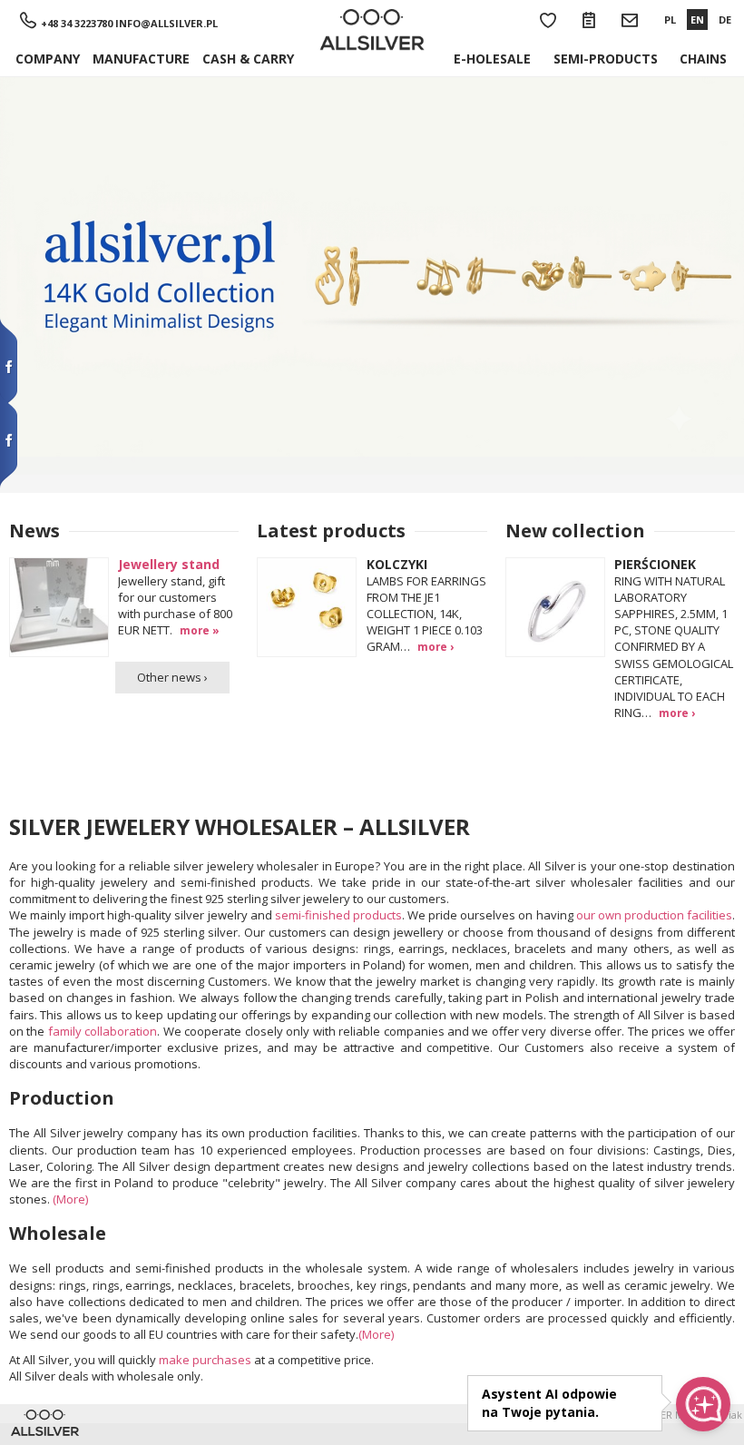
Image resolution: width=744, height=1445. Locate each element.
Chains (703, 58)
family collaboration (102, 1031)
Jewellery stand (169, 564)
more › (435, 646)
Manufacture (141, 58)
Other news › (172, 677)
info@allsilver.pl (166, 23)
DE (725, 19)
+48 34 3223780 (77, 23)
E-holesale (492, 58)
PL (670, 19)
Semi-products (605, 58)
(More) (70, 1199)
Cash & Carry (248, 58)
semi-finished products (338, 915)
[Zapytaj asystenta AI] (703, 1404)
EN (697, 19)
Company (47, 58)
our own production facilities (654, 915)
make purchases (205, 1360)
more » (200, 630)
